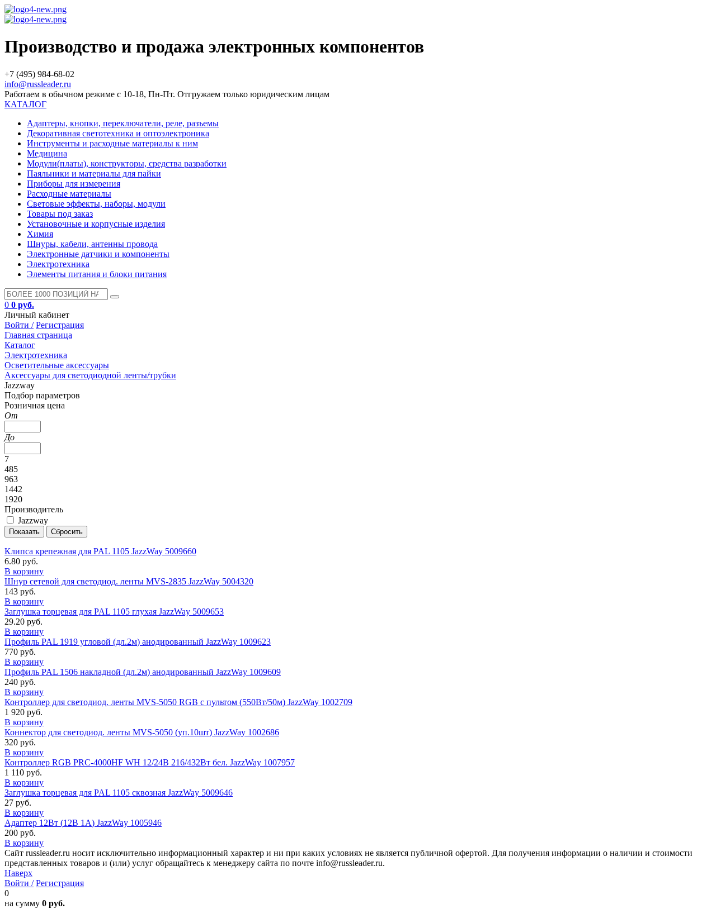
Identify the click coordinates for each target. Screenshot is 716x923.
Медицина (47, 153)
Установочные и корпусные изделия (96, 224)
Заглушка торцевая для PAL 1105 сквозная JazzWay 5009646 (118, 792)
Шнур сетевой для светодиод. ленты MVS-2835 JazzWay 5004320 (128, 581)
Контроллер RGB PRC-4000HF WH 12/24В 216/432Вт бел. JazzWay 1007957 (149, 762)
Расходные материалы (69, 193)
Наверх (18, 873)
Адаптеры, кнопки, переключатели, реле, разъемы (123, 123)
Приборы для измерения (73, 183)
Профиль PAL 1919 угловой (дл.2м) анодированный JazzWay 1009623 (137, 641)
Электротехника (58, 264)
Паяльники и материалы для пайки (94, 173)
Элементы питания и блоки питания (97, 274)
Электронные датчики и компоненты (98, 254)
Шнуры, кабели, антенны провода (92, 244)
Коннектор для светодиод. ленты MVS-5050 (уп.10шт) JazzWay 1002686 (141, 732)
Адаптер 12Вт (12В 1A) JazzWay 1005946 (83, 822)
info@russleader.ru (37, 84)
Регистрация (60, 325)
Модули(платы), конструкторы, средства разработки (127, 163)
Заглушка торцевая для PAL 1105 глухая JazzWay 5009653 (114, 611)
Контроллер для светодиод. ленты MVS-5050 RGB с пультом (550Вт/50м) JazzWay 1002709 (178, 702)
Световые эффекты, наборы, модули (96, 203)
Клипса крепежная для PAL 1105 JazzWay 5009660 (100, 551)
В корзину (24, 571)
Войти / (19, 325)
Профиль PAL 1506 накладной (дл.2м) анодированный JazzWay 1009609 (142, 672)
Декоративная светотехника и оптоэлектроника (118, 133)
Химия (40, 234)
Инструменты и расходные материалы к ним (112, 143)
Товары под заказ (60, 213)
